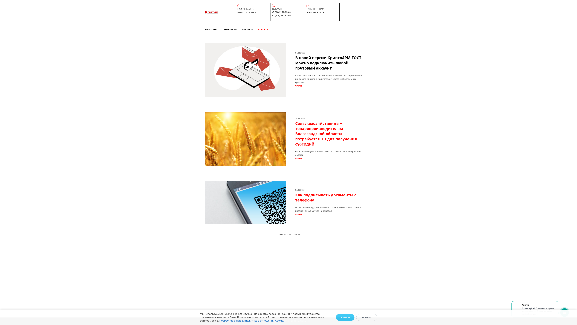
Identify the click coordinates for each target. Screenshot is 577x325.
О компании (229, 29)
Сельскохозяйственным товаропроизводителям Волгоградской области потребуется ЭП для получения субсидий (326, 134)
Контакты (247, 29)
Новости (263, 29)
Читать (298, 86)
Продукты (211, 29)
